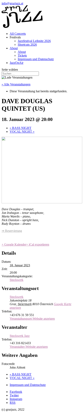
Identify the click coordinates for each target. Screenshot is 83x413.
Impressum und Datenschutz (36, 59)
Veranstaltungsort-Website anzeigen (32, 318)
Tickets (22, 55)
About (14, 48)
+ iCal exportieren (37, 244)
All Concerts (18, 33)
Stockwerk (16, 280)
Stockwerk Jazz (20, 335)
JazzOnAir (16, 62)
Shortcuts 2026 (27, 44)
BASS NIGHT (20, 128)
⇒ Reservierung (12, 230)
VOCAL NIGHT (22, 131)
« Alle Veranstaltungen (16, 84)
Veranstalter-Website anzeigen (29, 346)
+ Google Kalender (14, 244)
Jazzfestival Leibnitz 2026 (34, 41)
